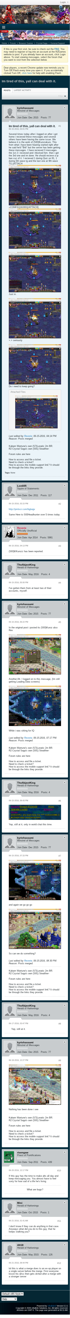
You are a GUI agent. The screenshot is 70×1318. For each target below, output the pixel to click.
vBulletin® (52, 1306)
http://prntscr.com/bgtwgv (22, 509)
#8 (60, 1023)
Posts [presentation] (7, 90)
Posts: (44, 117)
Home (4, 43)
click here (27, 73)
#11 (59, 1221)
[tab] (7, 90)
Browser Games (26, 43)
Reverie (28, 436)
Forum (13, 43)
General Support (57, 43)
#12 (59, 1263)
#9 (60, 1060)
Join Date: (22, 117)
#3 (60, 546)
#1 (60, 126)
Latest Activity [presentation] (22, 90)
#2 (60, 504)
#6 (60, 801)
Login (63, 2)
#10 (59, 1170)
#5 (60, 622)
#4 (60, 583)
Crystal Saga (41, 43)
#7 (60, 856)
